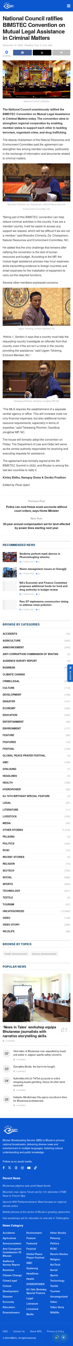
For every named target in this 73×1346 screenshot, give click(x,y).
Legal (7, 802)
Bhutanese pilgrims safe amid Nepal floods (26, 1185)
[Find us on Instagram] (22, 1168)
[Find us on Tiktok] (35, 1168)
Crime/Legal (11, 681)
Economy (9, 708)
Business (9, 667)
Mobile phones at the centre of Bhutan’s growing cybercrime (36, 1212)
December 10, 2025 (13, 45)
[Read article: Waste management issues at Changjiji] (10, 572)
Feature (8, 735)
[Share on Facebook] (22, 52)
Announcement (13, 647)
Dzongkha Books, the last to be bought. (34, 1066)
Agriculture (12, 640)
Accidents (10, 633)
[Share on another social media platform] (61, 52)
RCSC (6, 850)
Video (6, 918)
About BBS (36, 1331)
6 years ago (27, 573)
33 (39, 573)
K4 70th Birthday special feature (26, 796)
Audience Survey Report (20, 660)
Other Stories (13, 830)
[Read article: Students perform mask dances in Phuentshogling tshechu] (10, 557)
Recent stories (13, 857)
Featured (9, 742)
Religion (9, 863)
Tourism (8, 904)
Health (8, 782)
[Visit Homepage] (8, 5)
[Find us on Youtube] (28, 1168)
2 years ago (27, 594)
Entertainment (13, 721)
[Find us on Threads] (16, 1168)
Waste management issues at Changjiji (42, 569)
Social (7, 877)
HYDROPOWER (12, 789)
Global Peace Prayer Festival (24, 755)
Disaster (9, 701)
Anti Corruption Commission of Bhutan (30, 654)
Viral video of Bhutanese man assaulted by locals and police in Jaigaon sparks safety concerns (39, 1052)
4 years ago (27, 609)
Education (10, 715)
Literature (10, 809)
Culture (8, 688)
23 (39, 594)
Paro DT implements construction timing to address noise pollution (43, 603)
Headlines (10, 776)
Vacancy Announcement (44, 953)
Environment (12, 728)
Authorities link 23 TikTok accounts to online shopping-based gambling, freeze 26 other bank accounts (39, 1082)
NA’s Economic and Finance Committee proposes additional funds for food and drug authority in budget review (43, 586)
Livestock (10, 816)
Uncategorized (13, 911)
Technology (11, 890)
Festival (9, 748)
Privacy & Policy (55, 1331)
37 (39, 561)
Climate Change (14, 674)
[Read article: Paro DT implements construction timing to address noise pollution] (10, 605)
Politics (8, 843)
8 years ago (27, 561)
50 (39, 609)
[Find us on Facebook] (3, 1168)
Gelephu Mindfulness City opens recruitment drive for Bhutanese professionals (40, 1098)
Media (7, 823)
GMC (6, 762)
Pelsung (9, 836)
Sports (8, 884)
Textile (8, 897)
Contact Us (19, 1331)
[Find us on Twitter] (9, 1168)
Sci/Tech (8, 870)
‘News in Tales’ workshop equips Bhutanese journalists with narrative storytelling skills (29, 1031)
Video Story (11, 924)
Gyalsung (9, 769)
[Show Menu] (68, 5)
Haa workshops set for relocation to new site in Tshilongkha (36, 1218)
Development (12, 694)
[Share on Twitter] (42, 52)
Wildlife (9, 931)
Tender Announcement (15, 953)
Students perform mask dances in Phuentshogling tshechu (39, 555)
